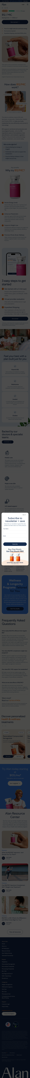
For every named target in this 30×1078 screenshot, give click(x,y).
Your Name (5, 528)
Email (4, 536)
